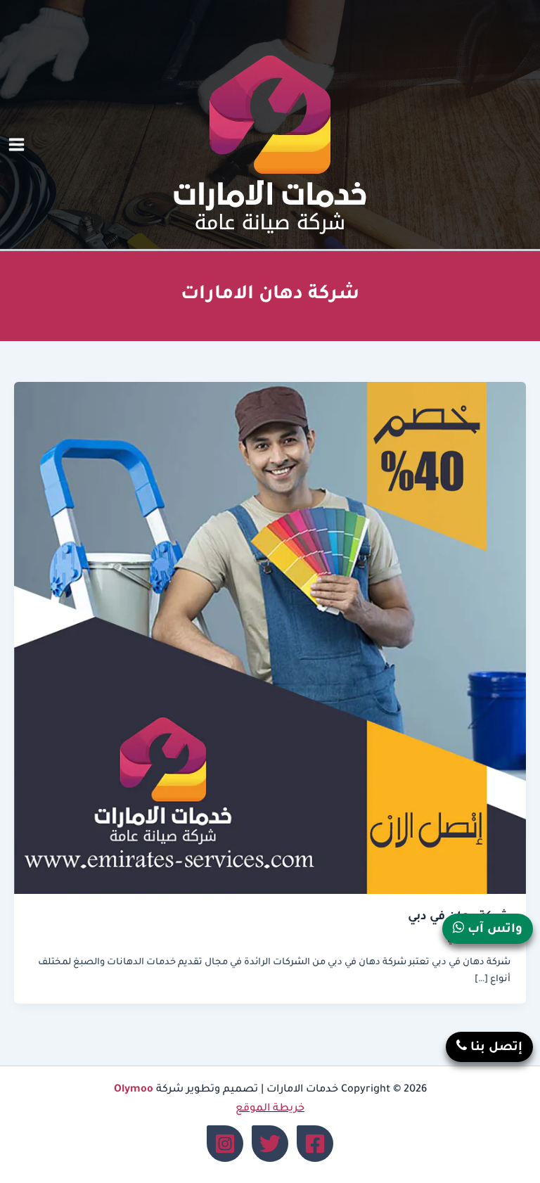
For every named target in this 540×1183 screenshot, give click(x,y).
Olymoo (133, 1090)
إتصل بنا (494, 1048)
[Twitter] (270, 1143)
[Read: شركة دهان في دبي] (270, 639)
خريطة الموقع (270, 1109)
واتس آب (493, 930)
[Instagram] (225, 1143)
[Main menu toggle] (16, 145)
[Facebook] (315, 1143)
